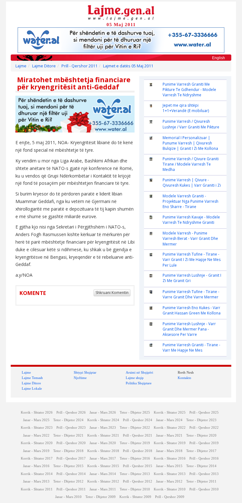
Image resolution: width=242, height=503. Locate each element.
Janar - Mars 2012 (169, 481)
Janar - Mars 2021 (169, 435)
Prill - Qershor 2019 (204, 443)
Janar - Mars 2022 (36, 435)
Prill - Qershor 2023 (71, 427)
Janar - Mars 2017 (102, 458)
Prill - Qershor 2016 (204, 458)
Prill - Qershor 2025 (204, 412)
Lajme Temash (32, 378)
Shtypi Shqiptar (85, 372)
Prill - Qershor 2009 (169, 497)
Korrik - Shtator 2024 (103, 420)
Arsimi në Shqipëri (139, 372)
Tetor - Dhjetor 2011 (201, 481)
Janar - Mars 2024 (169, 420)
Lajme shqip (135, 378)
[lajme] (121, 12)
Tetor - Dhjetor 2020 (201, 435)
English (218, 58)
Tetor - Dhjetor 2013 (135, 474)
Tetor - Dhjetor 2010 (135, 489)
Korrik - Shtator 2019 (170, 443)
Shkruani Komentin (112, 292)
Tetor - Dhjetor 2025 (135, 412)
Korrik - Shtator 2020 (37, 443)
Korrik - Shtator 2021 (103, 435)
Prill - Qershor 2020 (71, 443)
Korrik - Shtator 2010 (170, 489)
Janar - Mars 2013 (36, 481)
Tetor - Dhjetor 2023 (201, 420)
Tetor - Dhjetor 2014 (201, 466)
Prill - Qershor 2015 (137, 466)
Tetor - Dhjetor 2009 (100, 497)
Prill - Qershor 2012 (137, 481)
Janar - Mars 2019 (36, 451)
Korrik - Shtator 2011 (37, 489)
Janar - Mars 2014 (102, 474)
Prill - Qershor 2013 (204, 474)
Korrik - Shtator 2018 (103, 451)
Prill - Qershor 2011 (79, 66)
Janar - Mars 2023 (102, 427)
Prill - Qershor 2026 (71, 412)
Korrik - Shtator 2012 (103, 481)
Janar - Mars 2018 (169, 451)
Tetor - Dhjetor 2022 (135, 427)
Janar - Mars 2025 (36, 420)
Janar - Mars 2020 (102, 443)
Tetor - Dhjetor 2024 (68, 420)
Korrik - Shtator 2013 (170, 474)
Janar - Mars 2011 (102, 489)
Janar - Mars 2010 (68, 497)
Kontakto (184, 378)
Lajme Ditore (44, 66)
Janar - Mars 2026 (102, 412)
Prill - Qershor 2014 (71, 474)
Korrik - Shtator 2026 (37, 412)
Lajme (20, 66)
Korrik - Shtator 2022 (170, 427)
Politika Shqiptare (139, 383)
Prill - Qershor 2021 (137, 435)
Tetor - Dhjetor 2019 (135, 443)
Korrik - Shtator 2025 (170, 412)
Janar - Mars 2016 (36, 466)
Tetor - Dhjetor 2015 (68, 466)
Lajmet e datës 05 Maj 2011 (128, 66)
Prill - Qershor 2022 (204, 427)
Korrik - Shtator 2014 (37, 474)
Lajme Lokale (32, 388)
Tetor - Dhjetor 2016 (135, 458)
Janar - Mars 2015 (169, 466)
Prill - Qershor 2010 (204, 489)
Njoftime (80, 378)
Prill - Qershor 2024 (137, 420)
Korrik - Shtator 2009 (135, 497)
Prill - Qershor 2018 (137, 451)
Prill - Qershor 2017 (71, 458)
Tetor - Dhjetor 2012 (68, 481)
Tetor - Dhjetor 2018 (68, 451)
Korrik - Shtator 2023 (37, 427)
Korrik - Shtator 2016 (170, 458)
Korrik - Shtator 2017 (37, 458)
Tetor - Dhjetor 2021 (68, 435)
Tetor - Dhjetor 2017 (201, 451)
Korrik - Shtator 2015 (103, 466)
